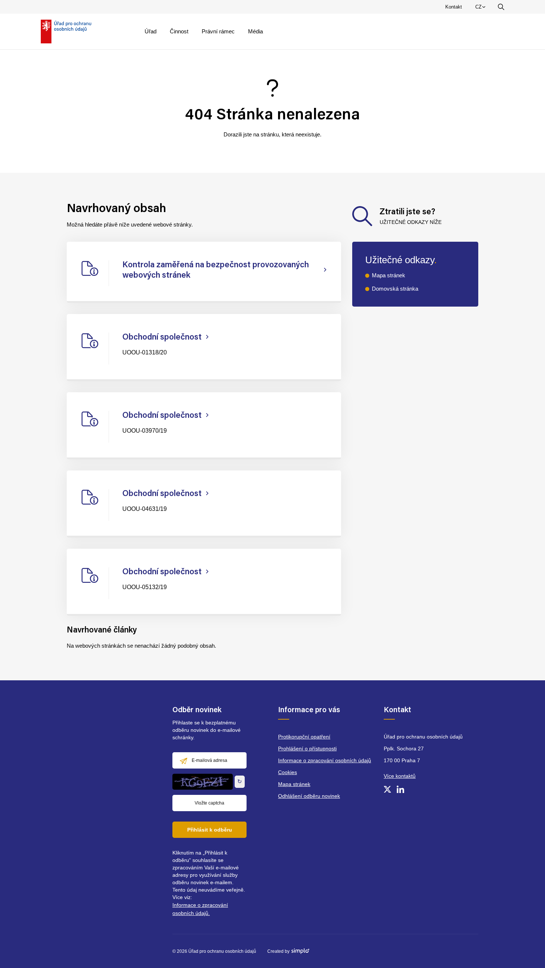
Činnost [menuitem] (179, 31)
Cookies (287, 772)
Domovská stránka (395, 288)
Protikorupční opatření (304, 737)
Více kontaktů (400, 776)
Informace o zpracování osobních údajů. (200, 909)
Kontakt (453, 7)
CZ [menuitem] (481, 8)
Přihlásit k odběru (209, 830)
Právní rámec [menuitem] (218, 31)
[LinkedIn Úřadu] (400, 789)
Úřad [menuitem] (150, 31)
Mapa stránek (388, 275)
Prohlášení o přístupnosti (307, 748)
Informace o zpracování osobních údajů (324, 760)
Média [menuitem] (255, 31)
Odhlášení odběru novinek (309, 796)
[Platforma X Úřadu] (387, 789)
